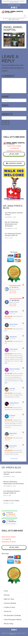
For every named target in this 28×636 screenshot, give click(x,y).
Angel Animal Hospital (15, 285)
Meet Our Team (9, 599)
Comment (8, 75)
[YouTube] (16, 7)
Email (6, 105)
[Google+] (14, 7)
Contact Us (7, 611)
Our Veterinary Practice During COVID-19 (13, 234)
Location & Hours (15, 163)
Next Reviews (14, 458)
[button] (24, 15)
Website (7, 114)
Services (7, 595)
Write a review (12, 292)
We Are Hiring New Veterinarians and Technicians (11, 224)
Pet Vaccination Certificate (12, 615)
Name (6, 96)
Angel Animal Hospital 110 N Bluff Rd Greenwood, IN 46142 (14, 148)
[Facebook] (11, 7)
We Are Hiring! (8, 623)
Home (6, 591)
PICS (17, 634)
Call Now (15, 154)
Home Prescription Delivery (12, 619)
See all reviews (12, 291)
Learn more (18, 4)
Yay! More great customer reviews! (14, 213)
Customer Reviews (10, 603)
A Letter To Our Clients (11, 500)
